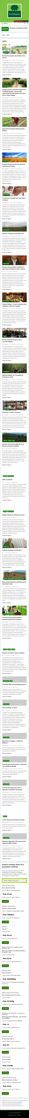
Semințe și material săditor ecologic (15, 911)
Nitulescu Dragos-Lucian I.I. (18, 1068)
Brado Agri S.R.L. (16, 1027)
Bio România (18, 1102)
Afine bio (4, 929)
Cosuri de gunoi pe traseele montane (13, 820)
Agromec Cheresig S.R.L (17, 1004)
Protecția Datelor (12, 1115)
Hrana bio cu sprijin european (11, 412)
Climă (9, 649)
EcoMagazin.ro (17, 1112)
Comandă (5, 901)
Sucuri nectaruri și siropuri (13, 1041)
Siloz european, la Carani (9, 707)
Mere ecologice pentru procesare (11, 995)
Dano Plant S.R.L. (16, 917)
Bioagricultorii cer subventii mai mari (13, 515)
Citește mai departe (6, 75)
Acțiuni (5, 476)
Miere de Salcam (6, 973)
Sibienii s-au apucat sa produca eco (13, 233)
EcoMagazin (6, 60)
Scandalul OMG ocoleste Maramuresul (13, 684)
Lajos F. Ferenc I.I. (16, 897)
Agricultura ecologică (7, 870)
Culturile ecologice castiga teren (12, 550)
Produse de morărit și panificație (14, 1020)
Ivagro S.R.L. (15, 938)
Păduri (4, 336)
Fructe (8, 931)
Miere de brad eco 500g (8, 888)
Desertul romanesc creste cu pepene (13, 653)
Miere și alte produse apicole (14, 890)
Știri (13, 440)
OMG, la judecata (7, 479)
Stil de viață (6, 52)
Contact (19, 1115)
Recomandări (11, 578)
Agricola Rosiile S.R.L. (17, 961)
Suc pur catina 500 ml (8, 1039)
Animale (5, 440)
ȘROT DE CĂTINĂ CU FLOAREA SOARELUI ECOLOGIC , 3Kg (13, 951)
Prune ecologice (6, 1059)
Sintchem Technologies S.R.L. (19, 1048)
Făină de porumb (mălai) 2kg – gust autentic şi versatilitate (14, 1017)
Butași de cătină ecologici (9, 908)
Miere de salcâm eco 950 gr (9, 1080)
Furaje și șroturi (10, 954)
